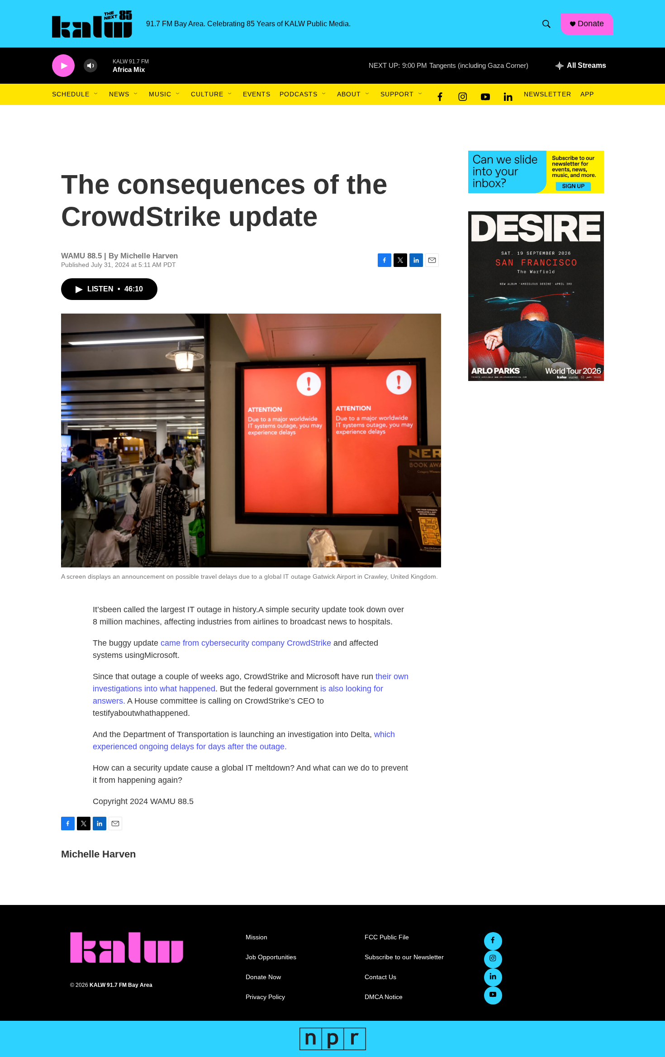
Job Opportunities (271, 957)
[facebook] (440, 94)
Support (397, 94)
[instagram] (463, 94)
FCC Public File (387, 937)
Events (257, 94)
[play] (63, 66)
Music (160, 94)
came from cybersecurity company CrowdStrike (246, 643)
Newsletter (547, 94)
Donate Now (263, 977)
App (587, 94)
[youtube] (485, 94)
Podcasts (299, 94)
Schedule (71, 94)
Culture (207, 94)
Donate (591, 23)
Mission (256, 937)
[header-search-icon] (546, 24)
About (349, 94)
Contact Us (380, 977)
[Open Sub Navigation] (96, 94)
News (119, 94)
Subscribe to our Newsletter (404, 957)
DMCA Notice (384, 997)
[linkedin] (508, 94)
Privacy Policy (265, 997)
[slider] (105, 65)
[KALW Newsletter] (536, 172)
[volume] (90, 66)
